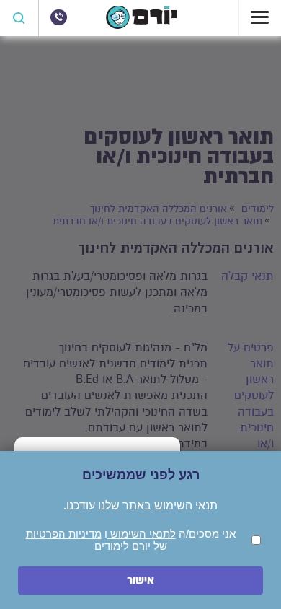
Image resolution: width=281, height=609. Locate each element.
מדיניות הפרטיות (64, 533)
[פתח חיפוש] (19, 18)
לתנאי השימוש (141, 533)
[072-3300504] (58, 17)
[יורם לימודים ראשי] (141, 25)
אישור (140, 580)
